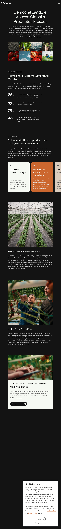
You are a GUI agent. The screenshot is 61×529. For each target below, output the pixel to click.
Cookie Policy (51, 511)
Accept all (41, 519)
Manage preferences (41, 523)
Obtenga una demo (17, 404)
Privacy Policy (33, 513)
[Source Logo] (6, 3)
